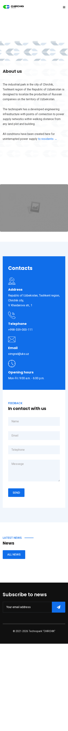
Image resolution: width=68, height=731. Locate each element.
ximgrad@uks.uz (18, 354)
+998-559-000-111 (20, 329)
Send (16, 493)
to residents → (47, 139)
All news (14, 554)
